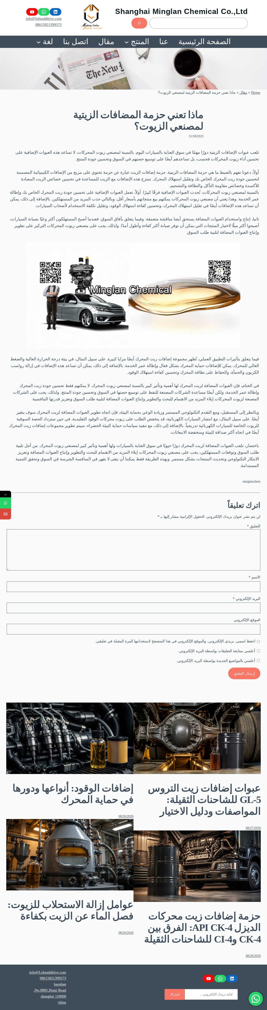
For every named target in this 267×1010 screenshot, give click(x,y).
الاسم (254, 577)
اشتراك (175, 994)
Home (255, 92)
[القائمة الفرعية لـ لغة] (38, 41)
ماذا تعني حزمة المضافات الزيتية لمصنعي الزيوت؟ (138, 120)
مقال (243, 92)
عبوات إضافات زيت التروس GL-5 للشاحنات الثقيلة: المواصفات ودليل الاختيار (204, 799)
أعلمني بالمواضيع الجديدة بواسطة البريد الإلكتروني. (215, 661)
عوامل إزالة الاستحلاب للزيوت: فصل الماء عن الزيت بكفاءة (71, 910)
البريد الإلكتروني (246, 599)
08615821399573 (48, 24)
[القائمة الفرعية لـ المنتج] (126, 41)
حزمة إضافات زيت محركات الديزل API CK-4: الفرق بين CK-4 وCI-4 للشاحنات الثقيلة (202, 927)
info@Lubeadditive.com (47, 972)
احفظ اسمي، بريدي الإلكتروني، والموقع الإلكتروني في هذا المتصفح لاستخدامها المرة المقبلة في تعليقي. (175, 641)
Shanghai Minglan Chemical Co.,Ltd (181, 11)
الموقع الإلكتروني (247, 620)
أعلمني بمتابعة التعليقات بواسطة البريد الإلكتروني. (216, 651)
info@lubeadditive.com (44, 18)
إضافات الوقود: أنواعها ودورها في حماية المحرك (73, 794)
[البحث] (139, 23)
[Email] (5, 513)
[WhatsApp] (5, 502)
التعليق (253, 526)
